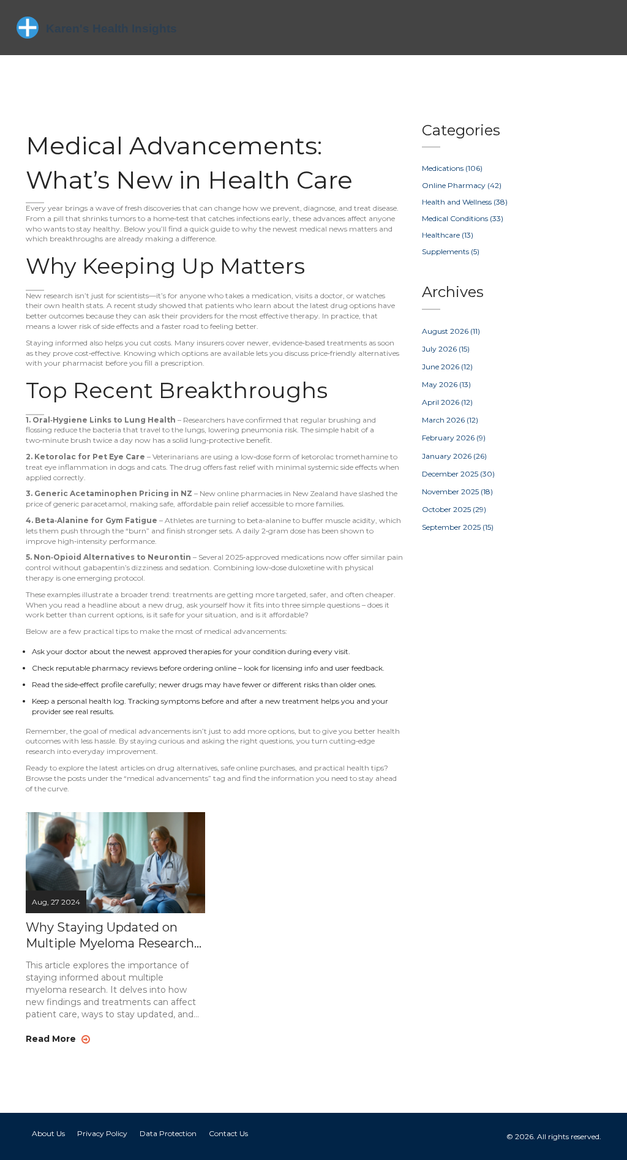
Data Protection (168, 1133)
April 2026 (447, 402)
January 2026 (454, 456)
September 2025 (458, 527)
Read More (52, 1038)
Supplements (450, 251)
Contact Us (228, 1133)
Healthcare (447, 234)
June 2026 (447, 366)
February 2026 (454, 437)
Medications (452, 168)
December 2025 (458, 473)
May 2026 (446, 384)
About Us (48, 1133)
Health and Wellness (465, 201)
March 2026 (450, 419)
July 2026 (446, 348)
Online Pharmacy (461, 185)
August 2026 (451, 331)
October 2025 (454, 509)
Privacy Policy (102, 1133)
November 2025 (457, 491)
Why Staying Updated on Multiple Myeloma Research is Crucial (110, 935)
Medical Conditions (462, 218)
